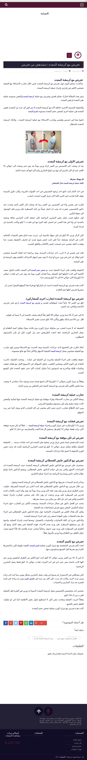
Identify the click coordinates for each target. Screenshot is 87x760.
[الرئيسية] (78, 55)
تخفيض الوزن (29, 579)
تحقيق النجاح (77, 740)
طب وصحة (57, 71)
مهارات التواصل (76, 749)
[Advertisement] (43, 33)
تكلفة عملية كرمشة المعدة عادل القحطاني (68, 183)
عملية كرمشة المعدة (36, 425)
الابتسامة (45, 13)
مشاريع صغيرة (77, 746)
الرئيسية (65, 71)
